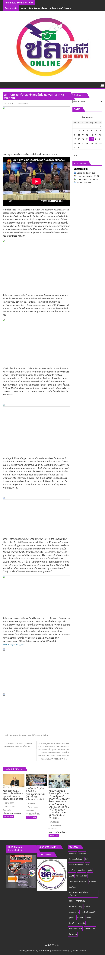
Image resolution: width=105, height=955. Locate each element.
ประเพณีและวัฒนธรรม (77, 881)
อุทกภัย (72, 917)
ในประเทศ (46, 735)
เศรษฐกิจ (81, 923)
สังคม (71, 901)
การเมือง (82, 853)
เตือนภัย (72, 923)
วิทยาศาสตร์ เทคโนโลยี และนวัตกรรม (80, 894)
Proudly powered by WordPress (34, 950)
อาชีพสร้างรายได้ (88, 912)
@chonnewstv (23, 103)
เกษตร (88, 917)
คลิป (6, 735)
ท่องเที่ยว (81, 870)
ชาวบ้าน (72, 870)
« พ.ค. (75, 155)
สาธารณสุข (80, 901)
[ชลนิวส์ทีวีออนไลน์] (5, 84)
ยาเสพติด (92, 881)
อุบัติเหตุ (80, 917)
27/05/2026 (9, 803)
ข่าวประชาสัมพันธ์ (76, 864)
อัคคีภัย (87, 906)
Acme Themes (79, 950)
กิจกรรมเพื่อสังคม (75, 859)
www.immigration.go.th (13, 644)
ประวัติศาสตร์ (81, 876)
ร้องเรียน (72, 887)
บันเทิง (71, 876)
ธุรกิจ (90, 870)
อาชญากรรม (26, 735)
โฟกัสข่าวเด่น (37, 735)
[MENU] (102, 85)
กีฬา (86, 859)
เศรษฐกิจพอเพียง (75, 928)
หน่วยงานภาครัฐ (15, 735)
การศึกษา (72, 853)
